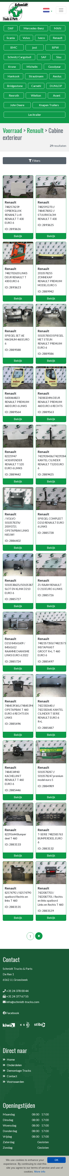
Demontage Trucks (19, 1070)
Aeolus (57, 76)
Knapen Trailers (49, 105)
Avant (56, 95)
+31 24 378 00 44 (17, 990)
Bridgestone (15, 86)
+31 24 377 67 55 (17, 996)
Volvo (26, 38)
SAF (43, 57)
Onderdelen (14, 1065)
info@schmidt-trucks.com (22, 1002)
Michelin (32, 66)
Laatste (39, 936)
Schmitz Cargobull (19, 57)
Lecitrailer (34, 114)
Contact (12, 1076)
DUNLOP (56, 86)
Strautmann (36, 76)
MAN (57, 28)
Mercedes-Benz (34, 28)
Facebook (12, 1013)
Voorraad (12, 130)
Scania (11, 38)
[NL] (47, 10)
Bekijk (18, 236)
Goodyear (54, 66)
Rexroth (14, 95)
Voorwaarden (15, 1081)
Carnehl (36, 86)
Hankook (14, 76)
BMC (13, 47)
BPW (55, 47)
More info (39, 1171)
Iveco (41, 38)
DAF (11, 28)
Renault (57, 38)
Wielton (36, 95)
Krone (12, 66)
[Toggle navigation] (61, 10)
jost (34, 47)
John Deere (17, 105)
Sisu (58, 57)
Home (11, 1059)
